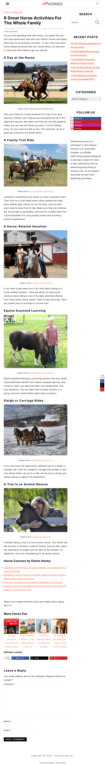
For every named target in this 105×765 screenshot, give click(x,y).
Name (7, 721)
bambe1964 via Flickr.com (41, 460)
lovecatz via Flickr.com (41, 283)
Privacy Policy (61, 763)
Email (7, 730)
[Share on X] (102, 385)
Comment (9, 684)
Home (7, 12)
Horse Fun (17, 12)
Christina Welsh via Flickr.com (41, 373)
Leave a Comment (11, 31)
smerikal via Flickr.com (41, 537)
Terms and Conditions (47, 763)
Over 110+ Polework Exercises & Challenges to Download (33, 582)
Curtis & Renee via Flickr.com (42, 191)
